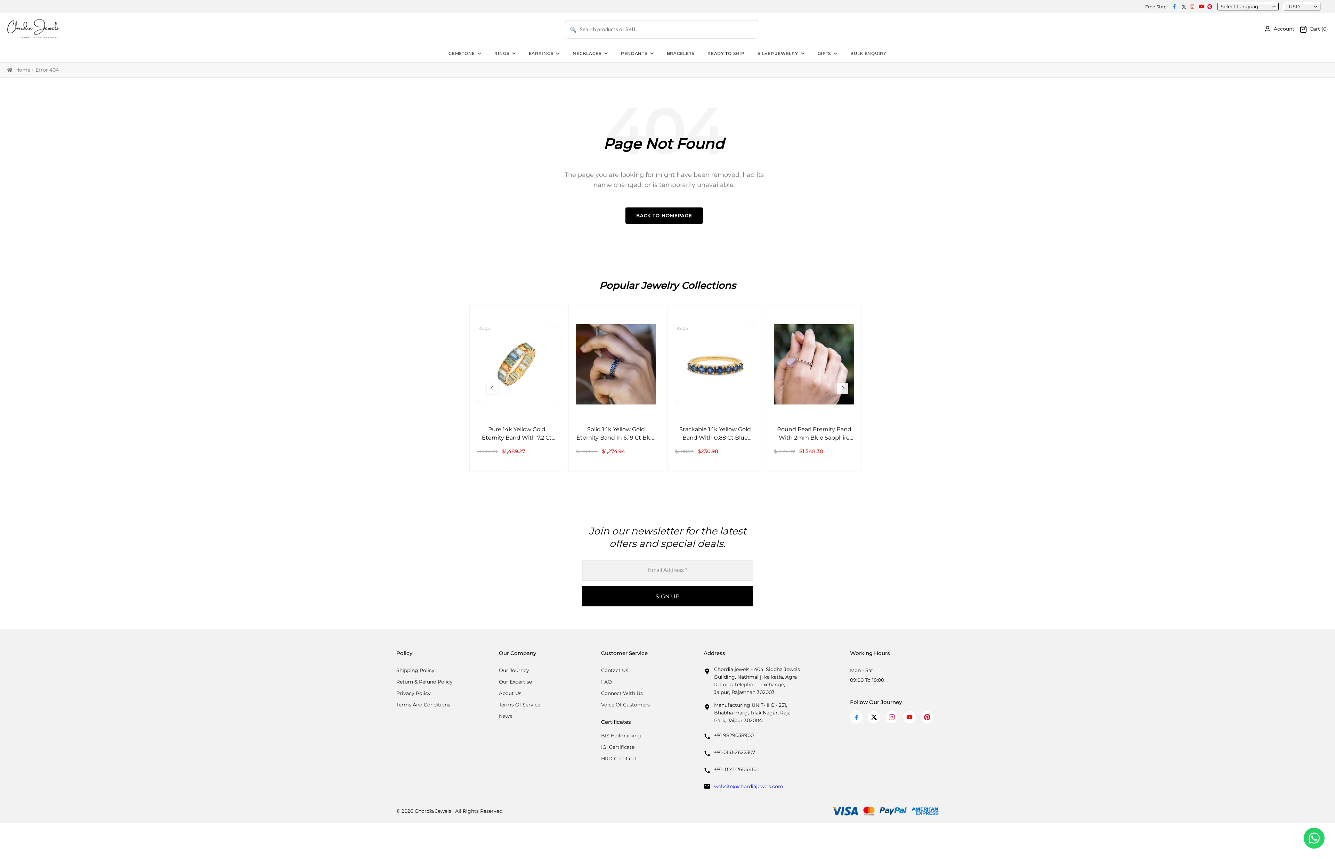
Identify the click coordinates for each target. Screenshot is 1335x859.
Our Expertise (515, 682)
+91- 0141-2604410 (735, 769)
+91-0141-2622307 (734, 752)
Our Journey (514, 670)
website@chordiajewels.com (748, 786)
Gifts (824, 53)
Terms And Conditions (423, 705)
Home (22, 70)
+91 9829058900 (734, 735)
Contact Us (614, 670)
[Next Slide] (842, 388)
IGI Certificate (617, 747)
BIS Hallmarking (621, 736)
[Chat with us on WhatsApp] (1314, 838)
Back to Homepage (664, 215)
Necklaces (587, 53)
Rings (501, 53)
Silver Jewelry (778, 53)
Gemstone (461, 53)
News (505, 716)
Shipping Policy (415, 670)
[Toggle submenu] (478, 53)
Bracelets (680, 53)
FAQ (606, 682)
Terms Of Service (519, 705)
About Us (510, 693)
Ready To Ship (725, 53)
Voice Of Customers (625, 705)
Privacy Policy (413, 693)
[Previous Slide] (492, 388)
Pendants (634, 53)
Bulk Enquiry (868, 53)
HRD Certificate (620, 758)
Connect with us (622, 693)
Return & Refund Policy (424, 682)
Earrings (541, 53)
